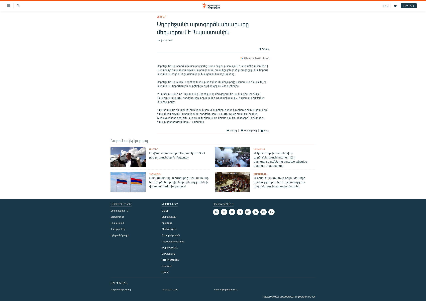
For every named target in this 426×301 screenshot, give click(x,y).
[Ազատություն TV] (396, 5)
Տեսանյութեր (117, 216)
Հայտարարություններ (225, 289)
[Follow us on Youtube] (232, 212)
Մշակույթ (167, 266)
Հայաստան (155, 174)
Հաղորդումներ (117, 229)
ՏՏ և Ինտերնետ (170, 259)
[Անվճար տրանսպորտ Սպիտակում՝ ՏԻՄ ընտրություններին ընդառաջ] (128, 157)
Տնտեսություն (169, 229)
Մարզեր (153, 149)
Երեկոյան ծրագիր (119, 235)
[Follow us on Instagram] (248, 212)
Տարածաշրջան (170, 247)
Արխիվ (165, 272)
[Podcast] (263, 212)
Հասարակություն (171, 235)
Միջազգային (168, 253)
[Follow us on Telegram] (240, 212)
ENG (386, 5)
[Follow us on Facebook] (216, 212)
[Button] (264, 49)
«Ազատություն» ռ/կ (120, 289)
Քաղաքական (260, 174)
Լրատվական (117, 223)
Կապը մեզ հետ (170, 289)
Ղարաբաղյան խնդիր (173, 241)
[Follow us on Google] (271, 212)
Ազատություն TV (119, 210)
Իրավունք (259, 149)
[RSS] (255, 212)
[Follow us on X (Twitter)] (224, 212)
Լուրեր (161, 16)
